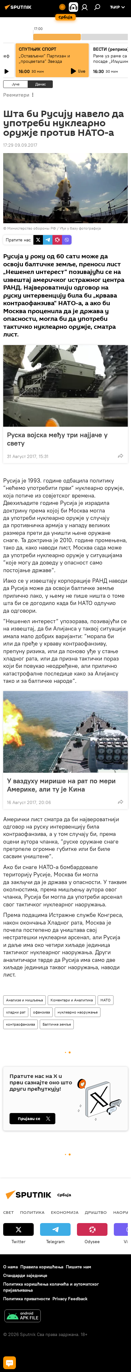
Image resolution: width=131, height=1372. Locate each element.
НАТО (105, 1000)
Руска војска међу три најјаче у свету (57, 439)
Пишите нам (78, 1267)
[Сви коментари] (9, 1362)
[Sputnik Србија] (19, 9)
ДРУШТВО (96, 1212)
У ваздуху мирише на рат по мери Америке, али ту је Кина (61, 785)
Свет (8, 1212)
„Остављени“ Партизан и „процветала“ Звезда (44, 58)
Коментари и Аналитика (72, 1000)
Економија (65, 1212)
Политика (32, 1212)
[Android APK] (22, 1316)
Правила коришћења (41, 1267)
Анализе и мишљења (24, 1000)
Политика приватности (26, 1299)
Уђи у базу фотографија (80, 228)
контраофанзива (20, 1024)
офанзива (41, 1012)
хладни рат (15, 1012)
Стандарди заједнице (25, 1275)
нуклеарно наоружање (78, 1012)
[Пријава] (84, 7)
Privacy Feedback (69, 1299)
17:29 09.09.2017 (20, 145)
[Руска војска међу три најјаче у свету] (65, 386)
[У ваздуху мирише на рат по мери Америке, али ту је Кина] (65, 732)
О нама (10, 1267)
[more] (120, 455)
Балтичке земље (57, 1024)
